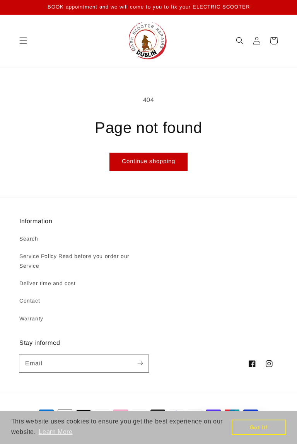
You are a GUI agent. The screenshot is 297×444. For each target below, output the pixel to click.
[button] (23, 40)
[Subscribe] (139, 363)
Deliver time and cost (47, 283)
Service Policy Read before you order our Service (74, 261)
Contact (29, 301)
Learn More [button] (55, 432)
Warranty (31, 318)
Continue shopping (148, 161)
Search (28, 239)
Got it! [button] (259, 427)
